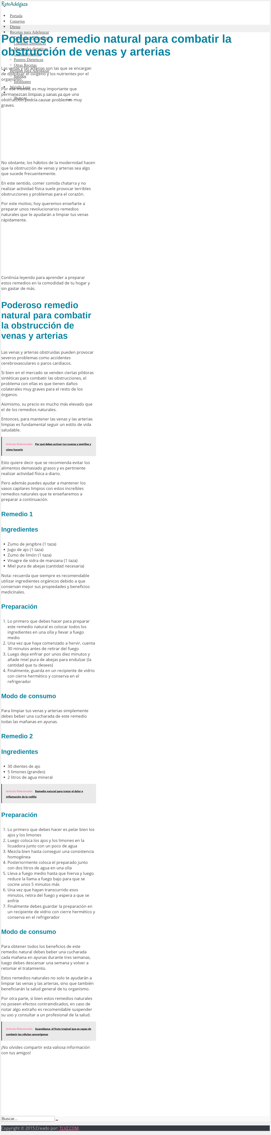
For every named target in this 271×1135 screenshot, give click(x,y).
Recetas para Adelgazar (29, 32)
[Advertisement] (48, 134)
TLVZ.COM (69, 1128)
